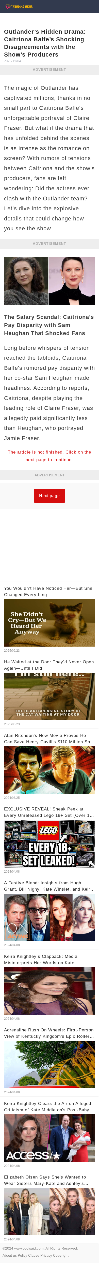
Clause (33, 1255)
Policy (22, 1255)
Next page (49, 496)
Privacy (46, 1255)
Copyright (61, 1255)
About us (10, 1255)
